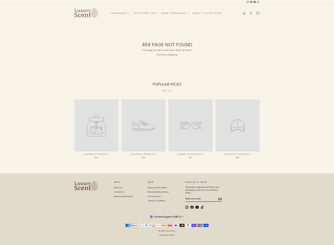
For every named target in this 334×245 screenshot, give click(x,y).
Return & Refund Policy (158, 192)
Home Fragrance (174, 13)
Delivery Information (123, 196)
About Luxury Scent (208, 13)
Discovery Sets (145, 13)
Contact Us (119, 192)
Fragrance (119, 13)
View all (167, 91)
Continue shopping (167, 54)
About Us (118, 187)
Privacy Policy (154, 196)
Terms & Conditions (157, 200)
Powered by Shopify (166, 235)
